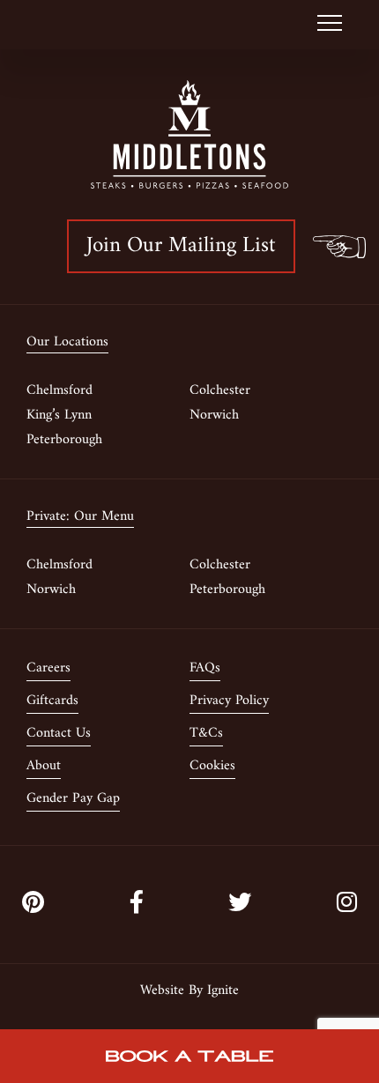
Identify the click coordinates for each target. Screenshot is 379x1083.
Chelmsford (59, 390)
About (43, 765)
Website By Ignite (189, 990)
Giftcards (52, 700)
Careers (48, 668)
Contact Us (58, 733)
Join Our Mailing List (181, 245)
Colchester (220, 390)
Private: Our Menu (80, 517)
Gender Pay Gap (73, 798)
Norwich (214, 415)
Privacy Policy (229, 700)
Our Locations (67, 342)
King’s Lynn (59, 415)
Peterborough (64, 439)
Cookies (212, 765)
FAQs (205, 668)
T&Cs (206, 733)
